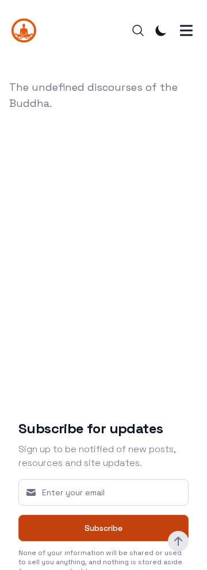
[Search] (138, 30)
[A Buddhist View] (27, 30)
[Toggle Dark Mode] (161, 30)
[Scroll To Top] (178, 541)
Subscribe (103, 528)
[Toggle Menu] (186, 30)
